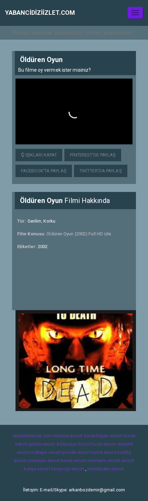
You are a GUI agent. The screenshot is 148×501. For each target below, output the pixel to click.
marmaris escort (103, 460)
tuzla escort (104, 444)
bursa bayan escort (103, 435)
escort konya (50, 468)
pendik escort (76, 452)
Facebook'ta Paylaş (43, 170)
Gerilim (35, 221)
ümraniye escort (44, 460)
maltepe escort (46, 452)
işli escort (74, 468)
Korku (49, 221)
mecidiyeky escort (105, 468)
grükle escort (42, 444)
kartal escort (104, 452)
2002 (42, 246)
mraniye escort (68, 435)
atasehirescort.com (32, 435)
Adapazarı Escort (74, 444)
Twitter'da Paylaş (101, 170)
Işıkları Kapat (40, 154)
